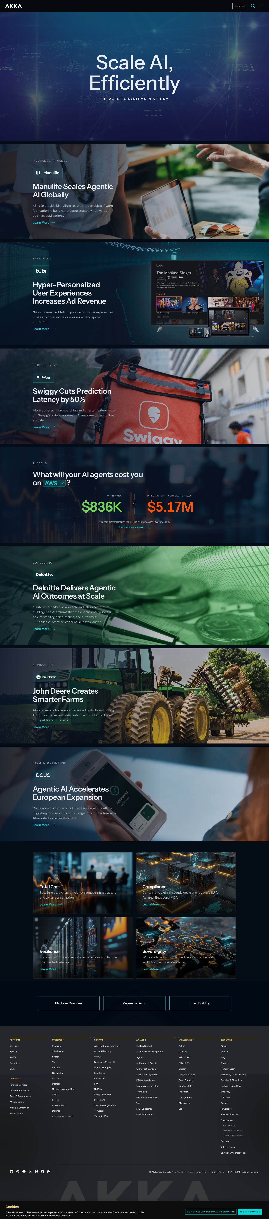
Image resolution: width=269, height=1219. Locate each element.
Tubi (54, 1062)
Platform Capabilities (231, 1086)
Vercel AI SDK (101, 1116)
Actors (182, 1046)
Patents (222, 1172)
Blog (223, 1057)
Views (139, 1103)
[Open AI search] (253, 6)
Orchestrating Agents (147, 1068)
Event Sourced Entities (147, 1097)
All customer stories (62, 1116)
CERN (55, 1094)
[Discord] (17, 1171)
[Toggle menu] (261, 6)
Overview (14, 1046)
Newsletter (226, 1108)
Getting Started (144, 1046)
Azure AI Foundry (102, 1051)
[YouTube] (24, 1171)
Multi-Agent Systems (146, 1074)
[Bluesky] (36, 1171)
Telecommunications (20, 1090)
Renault (56, 1100)
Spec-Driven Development (149, 1051)
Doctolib (56, 1083)
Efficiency (225, 1091)
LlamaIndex (100, 1078)
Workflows (141, 1091)
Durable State (185, 1086)
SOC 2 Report (229, 1125)
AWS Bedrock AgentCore (106, 1046)
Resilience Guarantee (233, 1130)
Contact (239, 6)
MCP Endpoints (144, 1108)
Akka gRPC (184, 1063)
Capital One (58, 1073)
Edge (181, 1108)
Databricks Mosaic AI (104, 1062)
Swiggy (55, 1056)
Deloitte (56, 1110)
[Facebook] (42, 1171)
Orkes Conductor (102, 1094)
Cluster (182, 1068)
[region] (134, 1210)
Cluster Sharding (187, 1074)
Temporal (99, 1110)
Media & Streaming (19, 1107)
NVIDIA (98, 1089)
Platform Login (228, 1068)
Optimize (14, 1063)
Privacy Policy (210, 1172)
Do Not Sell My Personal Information (211, 1211)
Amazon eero (58, 1105)
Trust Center (227, 1120)
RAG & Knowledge (145, 1080)
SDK (12, 1068)
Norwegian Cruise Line (63, 1089)
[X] (30, 1171)
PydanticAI (99, 1100)
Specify (13, 1051)
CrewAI (97, 1056)
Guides (224, 1103)
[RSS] (48, 1171)
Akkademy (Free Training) (233, 1074)
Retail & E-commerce (20, 1096)
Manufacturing (17, 1102)
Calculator (225, 1097)
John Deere (58, 1051)
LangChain (99, 1073)
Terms (198, 1172)
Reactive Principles (230, 1114)
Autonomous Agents (146, 1063)
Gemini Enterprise (103, 1067)
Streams (183, 1051)
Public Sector (16, 1113)
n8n (96, 1083)
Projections (184, 1091)
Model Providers (144, 1114)
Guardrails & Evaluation (147, 1086)
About (224, 1046)
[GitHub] (11, 1171)
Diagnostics (184, 1103)
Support (225, 1063)
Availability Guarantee (233, 1135)
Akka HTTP (184, 1057)
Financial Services (18, 1084)
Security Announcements (233, 1152)
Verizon (56, 1067)
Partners (225, 1141)
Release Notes (228, 1147)
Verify (13, 1057)
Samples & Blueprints (231, 1080)
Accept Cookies (250, 1211)
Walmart (56, 1078)
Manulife (56, 1046)
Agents (140, 1057)
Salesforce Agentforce (105, 1105)
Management (185, 1097)
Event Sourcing (186, 1080)
